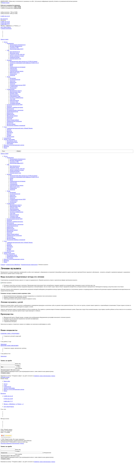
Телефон (18, 365)
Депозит (9, 129)
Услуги (5, 42)
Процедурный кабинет (13, 120)
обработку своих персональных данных (44, 375)
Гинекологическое (15, 57)
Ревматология (10, 114)
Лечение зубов (14, 93)
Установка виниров (15, 103)
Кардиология (10, 108)
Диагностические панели (16, 71)
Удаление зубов (14, 101)
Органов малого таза (15, 58)
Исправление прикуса (16, 90)
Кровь (11, 64)
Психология (13, 88)
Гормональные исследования (17, 67)
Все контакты (4, 18)
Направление (47, 452)
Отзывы (9, 135)
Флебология (10, 117)
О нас (5, 127)
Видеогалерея (10, 136)
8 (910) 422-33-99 (5, 23)
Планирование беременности (18, 44)
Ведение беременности (16, 46)
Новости (9, 133)
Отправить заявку (5, 373)
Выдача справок (11, 124)
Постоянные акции (12, 140)
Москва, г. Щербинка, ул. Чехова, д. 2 (13, 404)
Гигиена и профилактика (16, 97)
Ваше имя (17, 363)
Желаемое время (15, 370)
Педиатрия (13, 78)
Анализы (9, 60)
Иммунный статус (15, 72)
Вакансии (9, 131)
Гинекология (10, 43)
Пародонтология (14, 100)
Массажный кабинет (12, 115)
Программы (10, 143)
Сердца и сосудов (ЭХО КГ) (17, 54)
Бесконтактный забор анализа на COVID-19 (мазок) (23, 61)
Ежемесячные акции (12, 142)
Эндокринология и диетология (15, 110)
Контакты (6, 146)
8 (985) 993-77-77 (5, 24)
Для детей (12, 99)
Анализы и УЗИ (14, 47)
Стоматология (13, 86)
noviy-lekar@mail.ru (6, 27)
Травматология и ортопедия (14, 121)
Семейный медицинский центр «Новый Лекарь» (20, 128)
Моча (11, 65)
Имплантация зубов (15, 92)
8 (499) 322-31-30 (5, 16)
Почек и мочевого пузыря (17, 56)
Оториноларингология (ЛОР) (18, 85)
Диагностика (13, 68)
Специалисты (7, 138)
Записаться (3, 344)
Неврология (13, 82)
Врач (19, 366)
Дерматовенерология (12, 111)
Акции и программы (9, 139)
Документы (10, 132)
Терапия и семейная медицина (15, 107)
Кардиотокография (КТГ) (16, 49)
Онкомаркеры (13, 69)
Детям (8, 76)
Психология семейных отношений (16, 125)
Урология (12, 75)
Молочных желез (14, 53)
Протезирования (14, 95)
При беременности (15, 51)
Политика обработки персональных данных (12, 443)
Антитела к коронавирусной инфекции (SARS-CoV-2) (24, 62)
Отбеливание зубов (15, 96)
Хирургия (12, 81)
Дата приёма (18, 368)
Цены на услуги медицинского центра (14, 145)
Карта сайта (7, 381)
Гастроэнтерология (15, 79)
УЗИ (8, 50)
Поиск (5, 147)
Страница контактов (6, 28)
